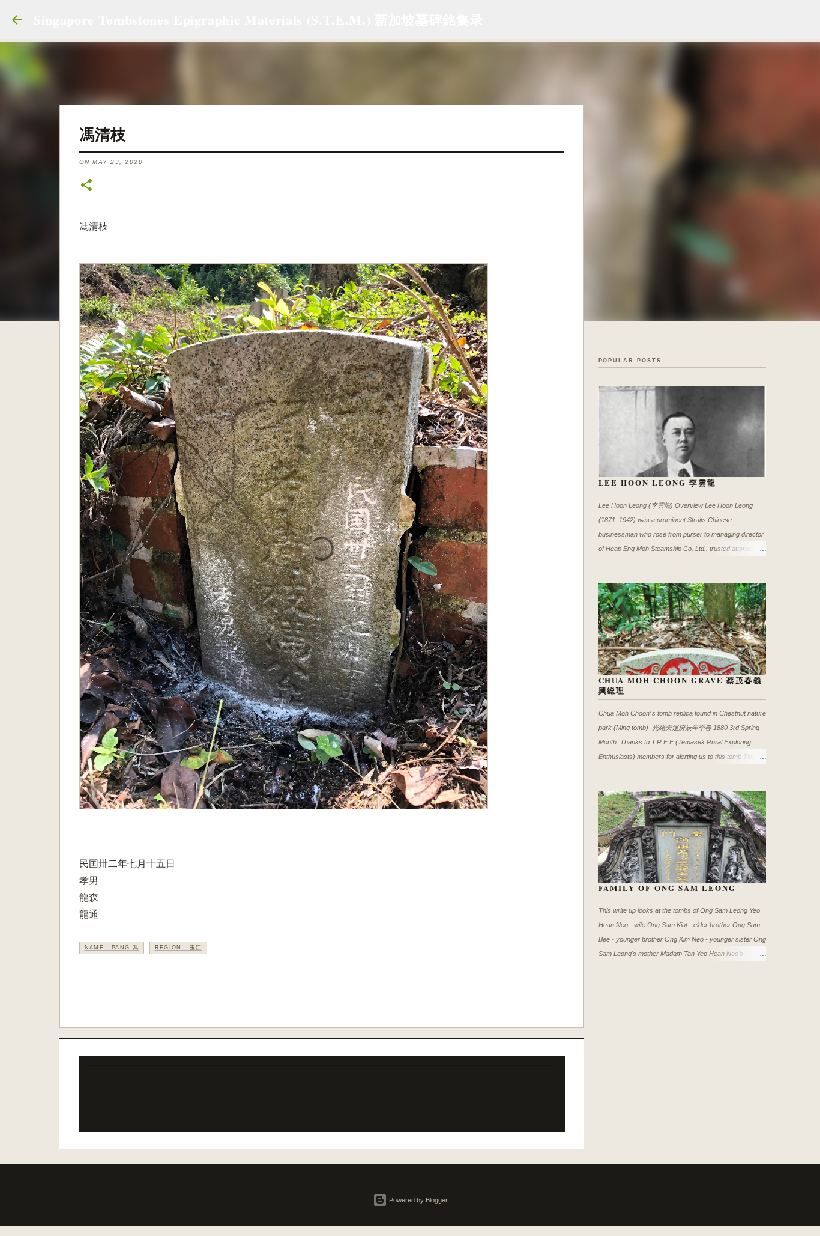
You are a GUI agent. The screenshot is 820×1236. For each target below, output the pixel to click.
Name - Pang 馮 (112, 948)
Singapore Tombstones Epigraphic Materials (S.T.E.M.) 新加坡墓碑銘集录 (258, 19)
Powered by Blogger (417, 1200)
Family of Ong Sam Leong (667, 888)
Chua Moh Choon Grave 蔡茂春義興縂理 (680, 685)
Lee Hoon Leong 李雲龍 (657, 482)
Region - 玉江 (178, 948)
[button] (86, 186)
